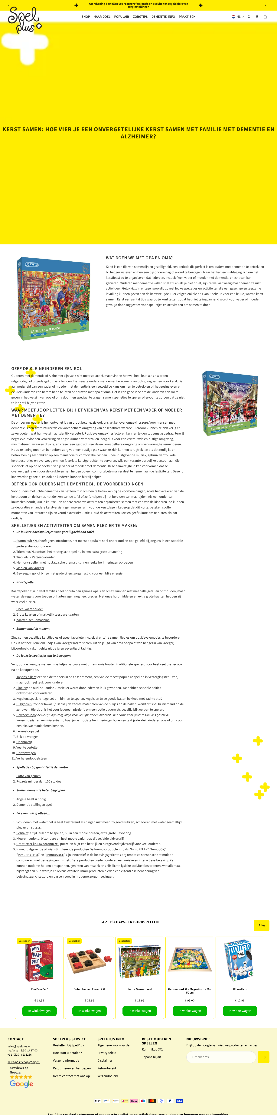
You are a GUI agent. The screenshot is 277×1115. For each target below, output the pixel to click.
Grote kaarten (26, 614)
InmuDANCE (55, 854)
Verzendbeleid (107, 1076)
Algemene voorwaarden (114, 1045)
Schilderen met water (31, 822)
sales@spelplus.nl (19, 1046)
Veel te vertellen (27, 747)
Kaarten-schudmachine (33, 620)
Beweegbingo (26, 573)
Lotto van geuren (28, 776)
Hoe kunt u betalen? (67, 1052)
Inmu (20, 849)
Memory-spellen (28, 562)
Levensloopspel (27, 731)
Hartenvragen (26, 753)
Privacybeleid (106, 1052)
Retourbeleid (106, 1068)
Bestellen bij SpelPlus (68, 1045)
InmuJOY (157, 849)
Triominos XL (25, 551)
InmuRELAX (139, 849)
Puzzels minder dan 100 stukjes (38, 781)
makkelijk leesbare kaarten (59, 614)
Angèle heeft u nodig (31, 799)
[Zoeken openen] (249, 17)
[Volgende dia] (265, 5)
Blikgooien (24, 704)
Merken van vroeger (30, 568)
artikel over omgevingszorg (128, 422)
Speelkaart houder (29, 609)
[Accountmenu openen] (257, 17)
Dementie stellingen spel (34, 804)
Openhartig (24, 742)
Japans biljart (26, 677)
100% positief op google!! (24, 1062)
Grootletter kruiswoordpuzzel (37, 844)
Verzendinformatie (66, 1060)
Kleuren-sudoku (27, 838)
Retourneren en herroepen (72, 1068)
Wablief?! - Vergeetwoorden (36, 557)
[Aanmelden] (263, 1057)
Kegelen (22, 698)
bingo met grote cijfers (57, 573)
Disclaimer (104, 1060)
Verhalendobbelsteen (31, 758)
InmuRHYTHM (28, 854)
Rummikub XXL (27, 540)
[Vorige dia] (9, 5)
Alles (262, 925)
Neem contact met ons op (71, 1076)
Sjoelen (21, 688)
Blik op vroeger (27, 736)
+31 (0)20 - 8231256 (20, 1055)
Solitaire (22, 833)
